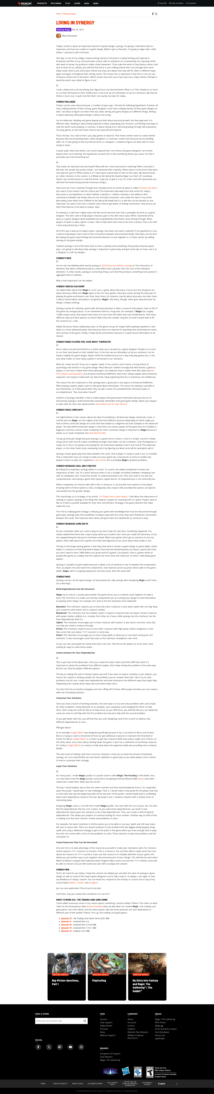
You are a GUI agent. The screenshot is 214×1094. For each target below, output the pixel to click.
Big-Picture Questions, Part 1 (67, 987)
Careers (131, 1025)
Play (68, 3)
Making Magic (69, 13)
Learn (77, 3)
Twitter (72, 882)
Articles (103, 1019)
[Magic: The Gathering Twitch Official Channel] (60, 1047)
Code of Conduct (60, 1083)
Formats (104, 1029)
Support (131, 1029)
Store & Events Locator (166, 1029)
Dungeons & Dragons (110, 1053)
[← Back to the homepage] (25, 3)
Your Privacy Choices (147, 1083)
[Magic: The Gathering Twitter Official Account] (49, 1047)
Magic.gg (159, 1025)
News (95, 3)
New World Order (97, 433)
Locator (163, 3)
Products (42, 3)
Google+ (93, 882)
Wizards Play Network (138, 1032)
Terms (42, 1083)
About (130, 1019)
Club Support (106, 1022)
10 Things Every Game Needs (113, 496)
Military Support (107, 1035)
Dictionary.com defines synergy (117, 265)
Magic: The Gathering (165, 1019)
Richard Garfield (94, 906)
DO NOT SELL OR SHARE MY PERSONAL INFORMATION (130, 1083)
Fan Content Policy (112, 1083)
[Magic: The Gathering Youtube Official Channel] (70, 1047)
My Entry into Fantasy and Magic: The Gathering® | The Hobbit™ (147, 987)
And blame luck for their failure (111, 404)
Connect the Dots (148, 188)
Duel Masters (106, 1056)
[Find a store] (85, 1021)
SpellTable (160, 1038)
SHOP (86, 3)
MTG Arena (56, 3)
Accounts (192, 3)
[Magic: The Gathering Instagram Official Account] (81, 1047)
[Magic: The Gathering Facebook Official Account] (38, 1047)
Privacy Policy (77, 1083)
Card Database (177, 3)
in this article (99, 460)
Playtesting (107, 987)
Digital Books (106, 1025)
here (140, 778)
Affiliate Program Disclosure (136, 1036)
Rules (102, 1032)
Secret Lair (160, 1035)
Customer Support (95, 1083)
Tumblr (80, 882)
